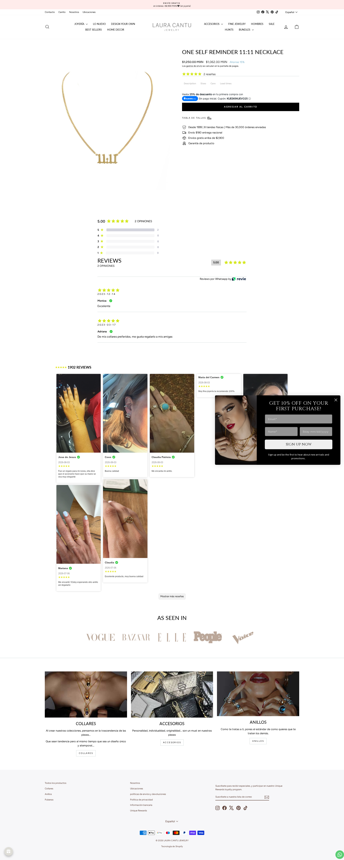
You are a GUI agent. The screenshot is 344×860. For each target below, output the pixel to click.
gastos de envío (194, 66)
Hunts (229, 29)
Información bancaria (141, 805)
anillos (258, 741)
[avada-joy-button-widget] (8, 851)
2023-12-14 (106, 294)
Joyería (79, 23)
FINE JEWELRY (237, 23)
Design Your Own (123, 23)
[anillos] (258, 693)
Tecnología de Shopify (172, 846)
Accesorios (212, 23)
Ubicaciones (89, 12)
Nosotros (74, 12)
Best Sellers (93, 29)
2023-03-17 (106, 324)
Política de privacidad (141, 799)
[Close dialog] (336, 400)
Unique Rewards (138, 810)
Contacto (50, 12)
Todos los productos (55, 783)
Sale (271, 23)
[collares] (86, 694)
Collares (49, 788)
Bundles (245, 29)
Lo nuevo (99, 23)
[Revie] (239, 279)
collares (86, 753)
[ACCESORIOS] (172, 694)
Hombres (257, 23)
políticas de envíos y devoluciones (148, 794)
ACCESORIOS (172, 742)
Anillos (48, 794)
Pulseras (49, 799)
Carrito (62, 12)
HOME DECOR (115, 29)
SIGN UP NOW (299, 444)
